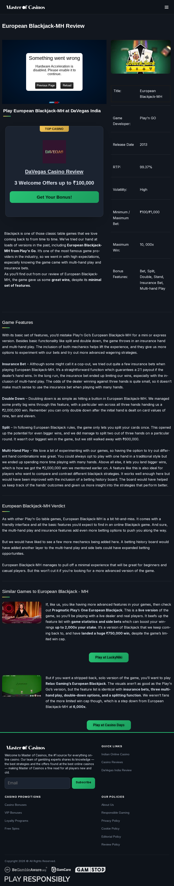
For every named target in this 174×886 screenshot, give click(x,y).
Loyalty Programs (16, 820)
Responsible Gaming (115, 812)
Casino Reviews (112, 762)
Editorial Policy (111, 836)
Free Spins (12, 828)
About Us (107, 804)
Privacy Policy (110, 820)
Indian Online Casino (115, 754)
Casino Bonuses (16, 804)
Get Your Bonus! (54, 197)
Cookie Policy (110, 828)
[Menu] (166, 7)
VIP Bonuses (13, 812)
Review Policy (110, 844)
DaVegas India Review (116, 770)
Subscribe (83, 782)
